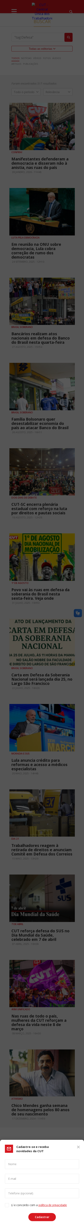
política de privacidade (53, 1205)
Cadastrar (42, 1217)
